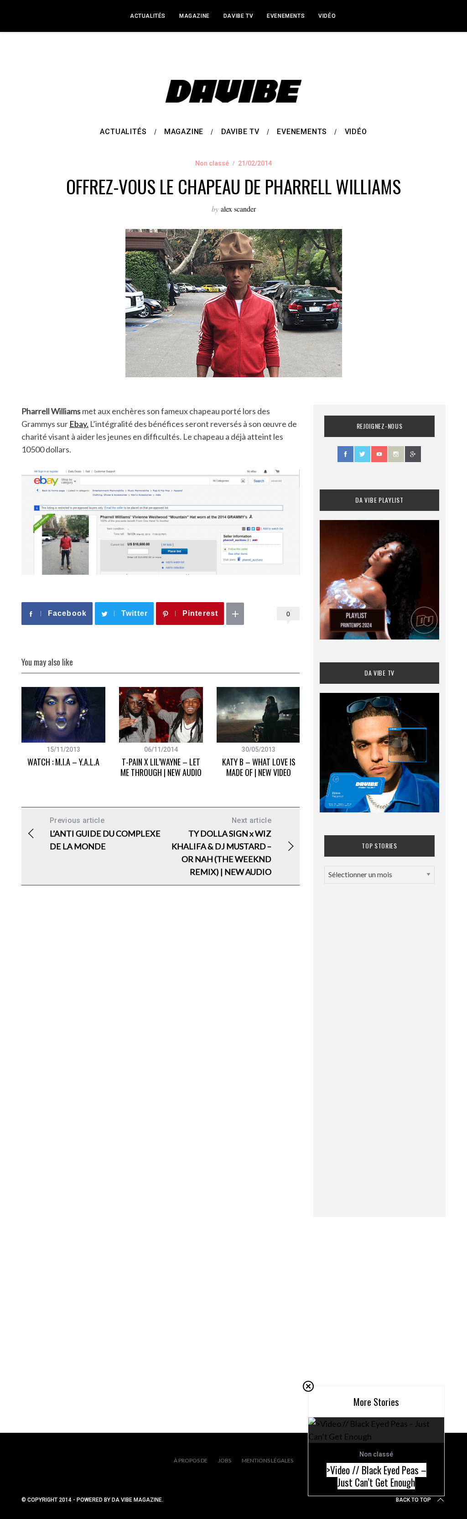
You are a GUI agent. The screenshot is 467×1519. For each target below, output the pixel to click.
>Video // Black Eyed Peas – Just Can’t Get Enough (376, 1476)
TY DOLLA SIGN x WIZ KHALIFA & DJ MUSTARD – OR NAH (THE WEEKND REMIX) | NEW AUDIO (221, 846)
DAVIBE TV (238, 16)
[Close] (308, 1386)
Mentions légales (267, 1460)
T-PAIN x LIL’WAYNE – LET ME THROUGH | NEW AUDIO (161, 767)
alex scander (238, 208)
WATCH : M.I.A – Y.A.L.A (63, 762)
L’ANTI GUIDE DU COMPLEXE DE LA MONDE (105, 833)
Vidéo (327, 16)
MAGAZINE (194, 16)
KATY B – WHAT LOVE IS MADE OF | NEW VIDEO (259, 767)
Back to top (413, 1500)
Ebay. (78, 424)
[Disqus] (160, 1040)
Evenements (286, 16)
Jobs (224, 1460)
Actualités (148, 16)
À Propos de (191, 1460)
